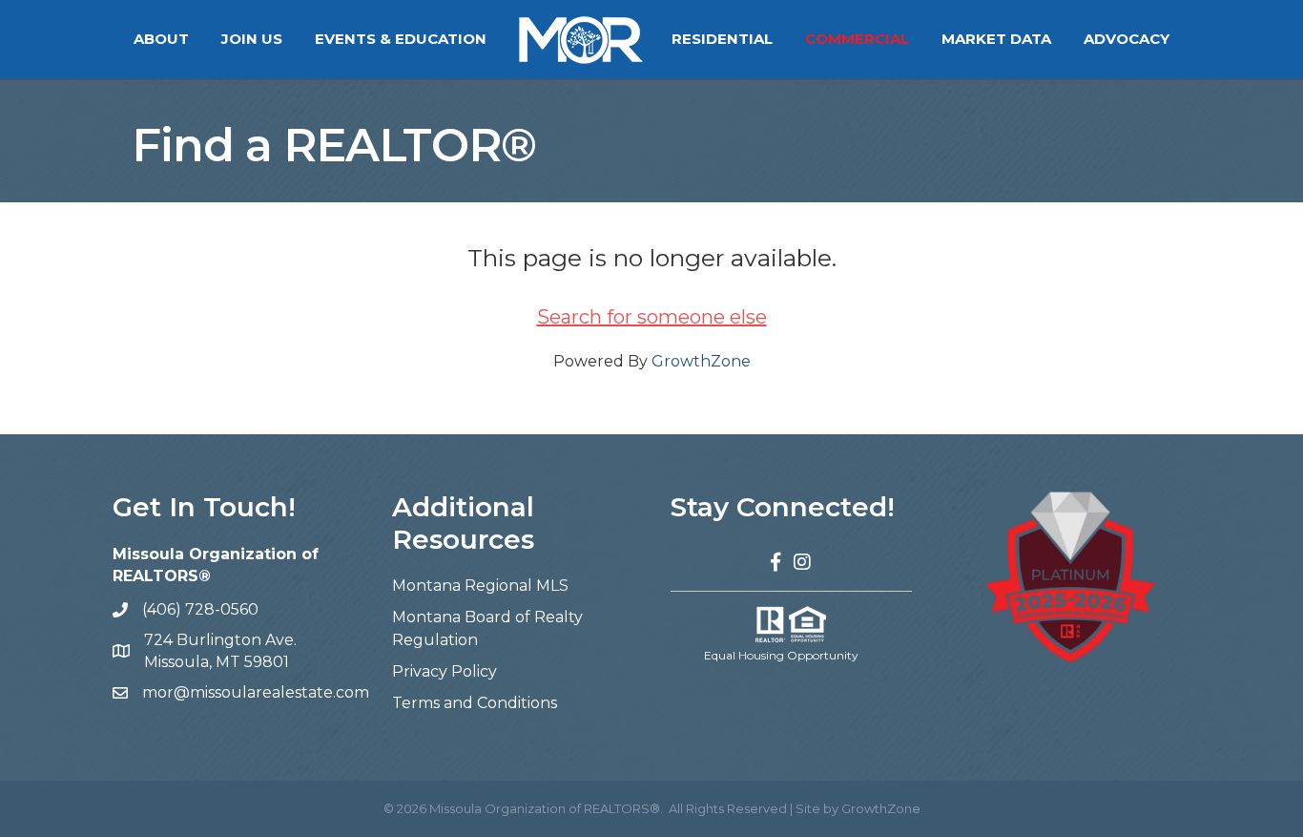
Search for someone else (652, 316)
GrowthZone (701, 361)
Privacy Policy (444, 671)
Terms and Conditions (474, 703)
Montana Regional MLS (480, 585)
